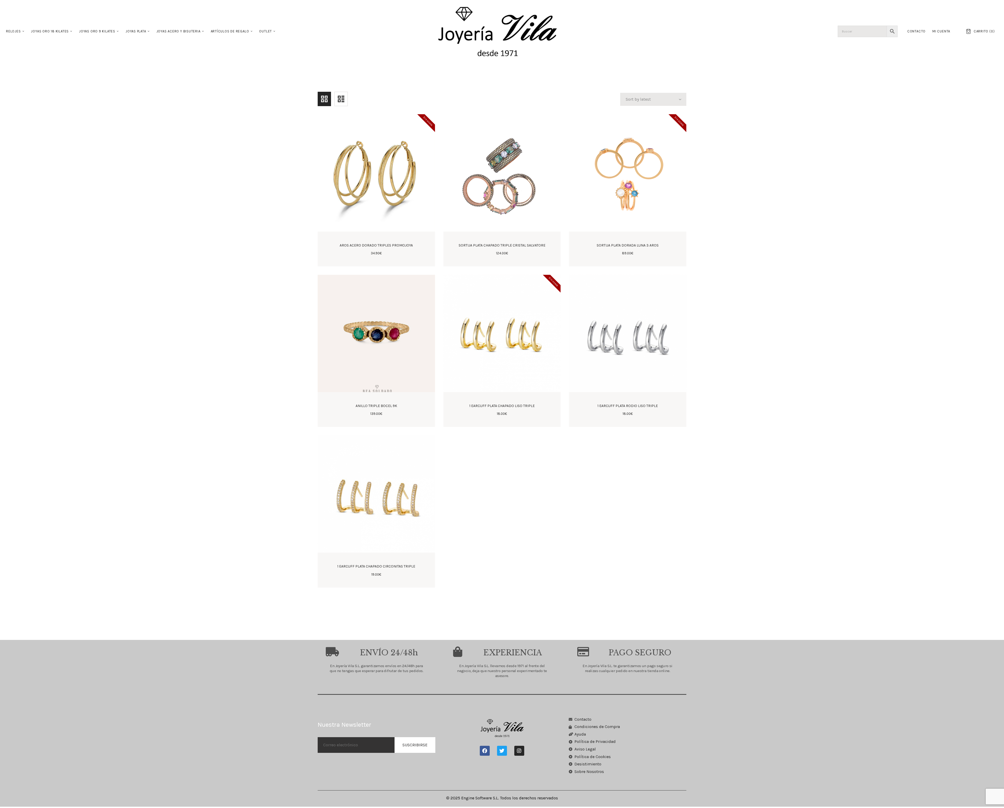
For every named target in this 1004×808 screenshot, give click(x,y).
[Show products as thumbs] (324, 99)
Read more (376, 240)
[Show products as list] (341, 99)
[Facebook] (485, 751)
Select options (627, 240)
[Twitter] (502, 751)
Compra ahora (502, 240)
